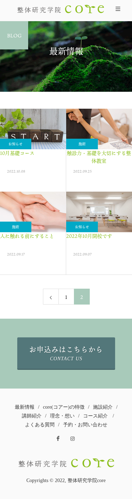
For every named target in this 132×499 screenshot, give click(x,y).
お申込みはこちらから (66, 352)
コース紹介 (95, 416)
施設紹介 (103, 407)
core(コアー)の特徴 (63, 407)
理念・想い (62, 416)
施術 (82, 144)
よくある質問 (40, 424)
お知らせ (82, 226)
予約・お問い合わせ (85, 424)
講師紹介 (32, 416)
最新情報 (24, 407)
